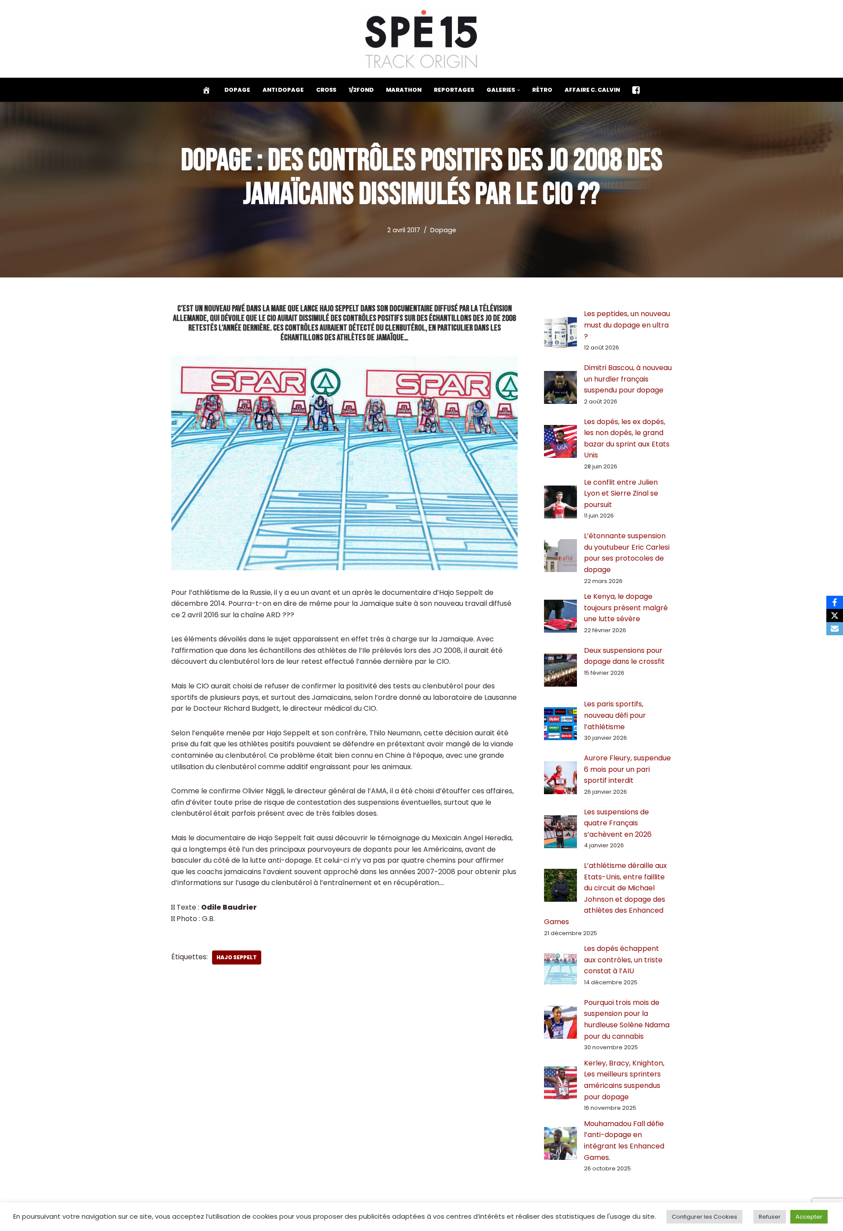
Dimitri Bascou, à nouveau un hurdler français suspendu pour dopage (628, 379)
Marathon (404, 90)
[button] (518, 90)
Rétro (542, 90)
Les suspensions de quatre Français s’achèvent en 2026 (618, 823)
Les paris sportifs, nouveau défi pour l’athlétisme (615, 715)
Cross (326, 90)
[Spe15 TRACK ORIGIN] (421, 39)
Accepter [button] (809, 1217)
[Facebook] (834, 602)
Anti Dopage (283, 90)
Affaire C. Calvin (592, 90)
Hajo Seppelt (236, 957)
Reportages (454, 90)
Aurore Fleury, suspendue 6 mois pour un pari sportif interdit (627, 769)
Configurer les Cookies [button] (704, 1217)
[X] (834, 615)
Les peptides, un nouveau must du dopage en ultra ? (627, 325)
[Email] (834, 628)
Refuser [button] (770, 1217)
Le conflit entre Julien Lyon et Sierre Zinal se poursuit (621, 493)
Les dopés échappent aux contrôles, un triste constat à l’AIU (623, 959)
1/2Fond (361, 90)
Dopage (237, 90)
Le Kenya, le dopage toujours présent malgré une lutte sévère (626, 607)
